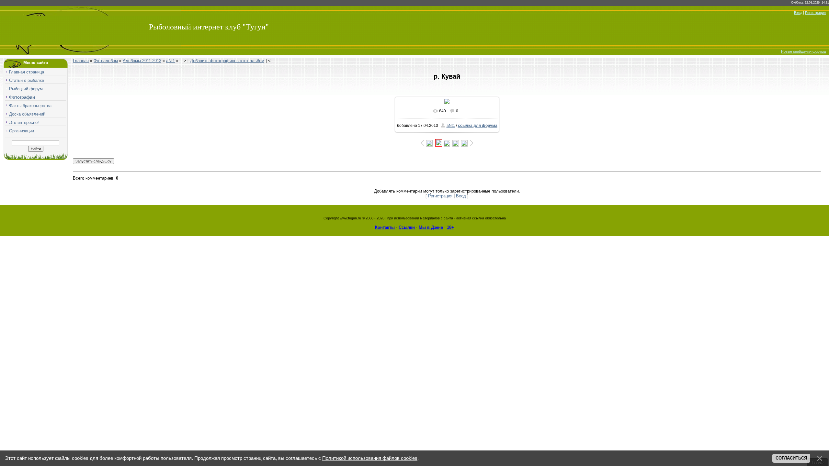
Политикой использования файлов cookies (369, 458)
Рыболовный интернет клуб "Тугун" (209, 27)
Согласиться (791, 458)
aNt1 (170, 60)
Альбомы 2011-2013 (142, 60)
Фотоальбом (106, 60)
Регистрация (815, 13)
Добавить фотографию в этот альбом (227, 60)
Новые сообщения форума (803, 51)
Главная (81, 60)
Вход (798, 13)
